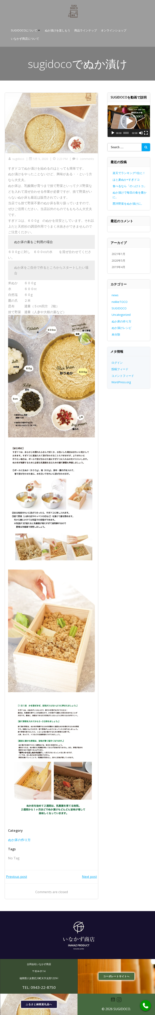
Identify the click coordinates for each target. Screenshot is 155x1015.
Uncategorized (121, 315)
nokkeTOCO (120, 302)
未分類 (116, 334)
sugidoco (18, 159)
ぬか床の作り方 (19, 840)
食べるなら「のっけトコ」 (130, 186)
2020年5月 (118, 260)
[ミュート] (141, 133)
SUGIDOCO (119, 308)
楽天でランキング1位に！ (129, 173)
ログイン (117, 363)
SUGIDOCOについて (24, 30)
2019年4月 (118, 267)
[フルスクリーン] (146, 133)
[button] (129, 121)
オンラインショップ (113, 30)
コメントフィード (122, 376)
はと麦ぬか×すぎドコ (126, 179)
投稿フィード (119, 369)
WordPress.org (121, 382)
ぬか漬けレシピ (121, 328)
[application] (129, 121)
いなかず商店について (25, 38)
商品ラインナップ (85, 30)
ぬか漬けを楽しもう (57, 30)
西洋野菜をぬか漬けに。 (128, 203)
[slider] (126, 133)
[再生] (113, 133)
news (115, 295)
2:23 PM (62, 159)
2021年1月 (118, 254)
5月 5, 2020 (40, 159)
